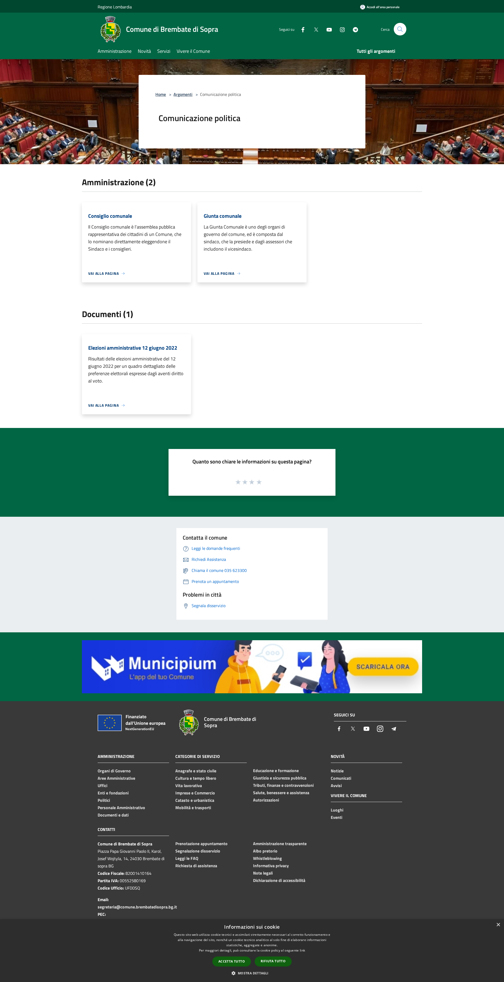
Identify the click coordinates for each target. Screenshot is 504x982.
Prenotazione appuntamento (201, 843)
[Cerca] (400, 29)
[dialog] (252, 950)
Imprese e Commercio (195, 793)
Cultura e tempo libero (195, 778)
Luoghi (337, 810)
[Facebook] (301, 29)
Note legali (263, 873)
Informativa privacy (271, 865)
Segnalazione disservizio (197, 851)
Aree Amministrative (116, 778)
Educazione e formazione (276, 770)
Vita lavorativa (188, 785)
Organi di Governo (114, 771)
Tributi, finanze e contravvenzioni (283, 785)
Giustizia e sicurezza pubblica (279, 778)
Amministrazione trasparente (280, 843)
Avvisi (336, 785)
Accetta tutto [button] (231, 961)
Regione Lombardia (115, 7)
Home (160, 94)
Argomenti (183, 94)
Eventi (336, 817)
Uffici (102, 785)
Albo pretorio (265, 851)
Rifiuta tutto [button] (273, 961)
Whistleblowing (267, 858)
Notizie (337, 771)
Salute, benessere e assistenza (281, 792)
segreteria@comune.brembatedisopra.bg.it (137, 907)
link (302, 950)
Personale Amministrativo (121, 807)
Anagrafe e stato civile (195, 771)
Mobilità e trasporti (193, 807)
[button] (251, 973)
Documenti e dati (113, 815)
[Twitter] (314, 29)
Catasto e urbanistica (194, 800)
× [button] (498, 925)
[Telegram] (353, 29)
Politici (104, 800)
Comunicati (341, 778)
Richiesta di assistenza (196, 865)
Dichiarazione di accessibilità (279, 880)
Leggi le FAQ (186, 858)
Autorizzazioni (266, 800)
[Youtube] (327, 29)
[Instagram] (340, 29)
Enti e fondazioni (113, 793)
